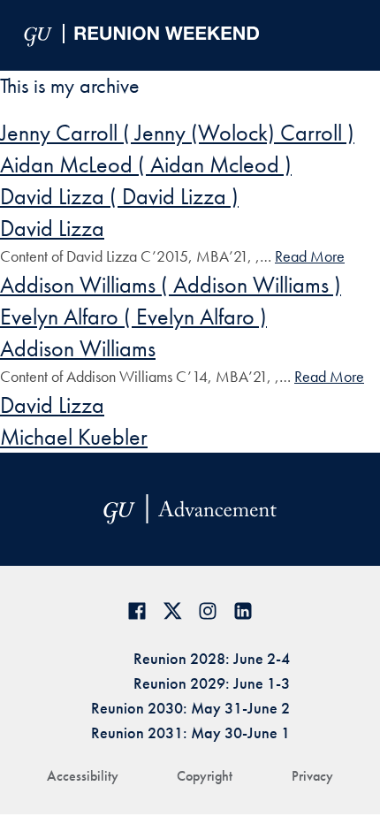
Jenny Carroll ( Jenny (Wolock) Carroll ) (177, 133)
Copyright (204, 776)
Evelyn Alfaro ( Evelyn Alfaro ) (133, 316)
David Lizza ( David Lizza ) (119, 196)
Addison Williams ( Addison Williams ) (170, 285)
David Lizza (52, 228)
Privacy (312, 776)
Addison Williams (78, 348)
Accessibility (82, 776)
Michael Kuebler (74, 437)
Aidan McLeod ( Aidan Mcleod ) (146, 164)
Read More (310, 256)
